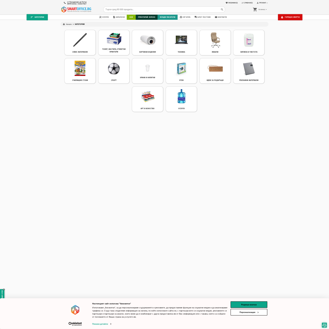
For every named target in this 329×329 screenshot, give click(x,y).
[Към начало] (76, 9)
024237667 (82, 4)
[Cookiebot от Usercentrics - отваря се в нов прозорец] (75, 324)
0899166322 (72, 4)
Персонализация (247, 312)
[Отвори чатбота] (324, 325)
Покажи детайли (100, 324)
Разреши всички (249, 305)
